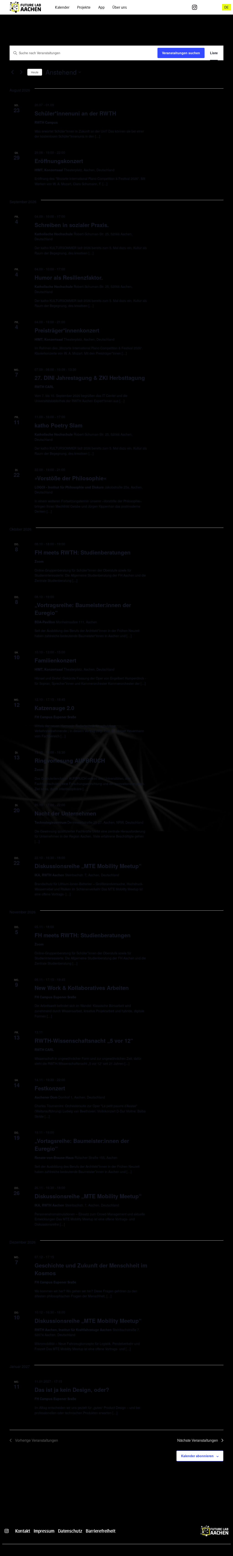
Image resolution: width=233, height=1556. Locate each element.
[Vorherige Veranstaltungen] (12, 72)
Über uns (119, 7)
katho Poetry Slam (58, 425)
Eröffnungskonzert (59, 161)
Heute (34, 72)
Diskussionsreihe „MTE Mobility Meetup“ (88, 866)
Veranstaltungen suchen (181, 53)
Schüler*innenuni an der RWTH (75, 113)
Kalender (62, 7)
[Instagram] (194, 7)
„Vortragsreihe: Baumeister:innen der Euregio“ (83, 608)
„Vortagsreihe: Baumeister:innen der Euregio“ (82, 1144)
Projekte (84, 7)
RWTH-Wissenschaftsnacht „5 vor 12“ (84, 1040)
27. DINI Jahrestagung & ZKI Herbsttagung (90, 377)
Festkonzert (50, 1088)
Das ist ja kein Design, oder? (72, 1389)
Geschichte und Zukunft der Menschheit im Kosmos (91, 1269)
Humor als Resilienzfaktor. (69, 277)
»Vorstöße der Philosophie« (70, 478)
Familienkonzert (55, 660)
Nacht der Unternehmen (65, 813)
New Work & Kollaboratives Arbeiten (82, 987)
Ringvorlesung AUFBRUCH (70, 760)
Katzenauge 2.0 (54, 708)
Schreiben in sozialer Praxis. (72, 225)
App (101, 7)
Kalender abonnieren (197, 1456)
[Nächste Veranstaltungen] (21, 72)
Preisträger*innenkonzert (67, 330)
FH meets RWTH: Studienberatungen (83, 552)
